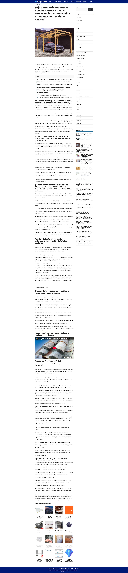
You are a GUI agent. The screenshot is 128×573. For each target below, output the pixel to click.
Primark (78, 112)
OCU (78, 109)
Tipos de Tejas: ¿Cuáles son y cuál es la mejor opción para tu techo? (50, 89)
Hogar (50, 1)
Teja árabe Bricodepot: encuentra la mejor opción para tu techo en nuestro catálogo (54, 79)
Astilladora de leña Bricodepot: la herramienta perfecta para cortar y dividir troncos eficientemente (87, 139)
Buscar (77, 6)
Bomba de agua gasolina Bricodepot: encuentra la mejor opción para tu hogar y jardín (87, 155)
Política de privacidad (66, 568)
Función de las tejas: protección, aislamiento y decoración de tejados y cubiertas (53, 87)
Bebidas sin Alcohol (81, 36)
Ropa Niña (79, 120)
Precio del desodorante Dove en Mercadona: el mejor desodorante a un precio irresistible (84, 201)
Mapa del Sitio (73, 568)
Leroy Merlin (79, 98)
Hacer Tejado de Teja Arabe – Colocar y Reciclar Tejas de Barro (49, 90)
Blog (91, 1)
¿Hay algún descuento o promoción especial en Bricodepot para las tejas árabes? (54, 97)
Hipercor (78, 79)
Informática (79, 88)
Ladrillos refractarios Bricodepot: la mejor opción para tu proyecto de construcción (86, 134)
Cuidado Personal (80, 58)
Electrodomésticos (81, 69)
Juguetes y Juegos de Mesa (83, 96)
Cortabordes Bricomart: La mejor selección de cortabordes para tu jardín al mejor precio (84, 189)
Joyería (78, 93)
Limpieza (79, 104)
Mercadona (79, 107)
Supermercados (58, 1)
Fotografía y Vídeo (81, 74)
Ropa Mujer (79, 117)
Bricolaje (66, 1)
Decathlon (79, 60)
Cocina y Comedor (81, 55)
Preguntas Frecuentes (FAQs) (42, 92)
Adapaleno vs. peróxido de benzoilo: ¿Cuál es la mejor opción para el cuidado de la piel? (84, 227)
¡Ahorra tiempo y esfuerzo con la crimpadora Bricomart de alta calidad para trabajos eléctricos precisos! (84, 243)
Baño (78, 28)
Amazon (78, 23)
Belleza (72, 1)
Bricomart (79, 47)
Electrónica (78, 1)
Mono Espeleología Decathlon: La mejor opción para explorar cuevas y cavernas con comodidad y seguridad (84, 232)
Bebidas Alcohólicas (81, 33)
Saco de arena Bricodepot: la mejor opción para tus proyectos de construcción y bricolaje (87, 168)
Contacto (60, 568)
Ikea (77, 85)
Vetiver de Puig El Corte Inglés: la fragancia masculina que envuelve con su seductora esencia (84, 222)
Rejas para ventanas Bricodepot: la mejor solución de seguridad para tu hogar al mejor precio (87, 145)
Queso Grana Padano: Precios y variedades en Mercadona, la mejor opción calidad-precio (83, 238)
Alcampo (79, 17)
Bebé (78, 31)
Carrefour (79, 50)
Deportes (85, 1)
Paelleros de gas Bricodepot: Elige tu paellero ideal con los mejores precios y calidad (84, 150)
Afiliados (78, 568)
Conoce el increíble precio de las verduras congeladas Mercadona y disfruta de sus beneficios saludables (84, 217)
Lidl (77, 101)
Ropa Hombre (80, 115)
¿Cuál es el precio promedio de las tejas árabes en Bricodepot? (50, 94)
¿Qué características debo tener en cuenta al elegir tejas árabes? (51, 95)
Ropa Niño (79, 123)
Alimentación (80, 20)
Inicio (35, 4)
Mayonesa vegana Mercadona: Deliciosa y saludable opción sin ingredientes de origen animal (83, 212)
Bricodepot (38, 4)
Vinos (78, 126)
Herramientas (80, 77)
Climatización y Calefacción (82, 52)
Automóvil (79, 25)
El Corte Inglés (80, 66)
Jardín (78, 90)
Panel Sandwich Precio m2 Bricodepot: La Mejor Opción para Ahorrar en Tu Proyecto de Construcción (87, 173)
